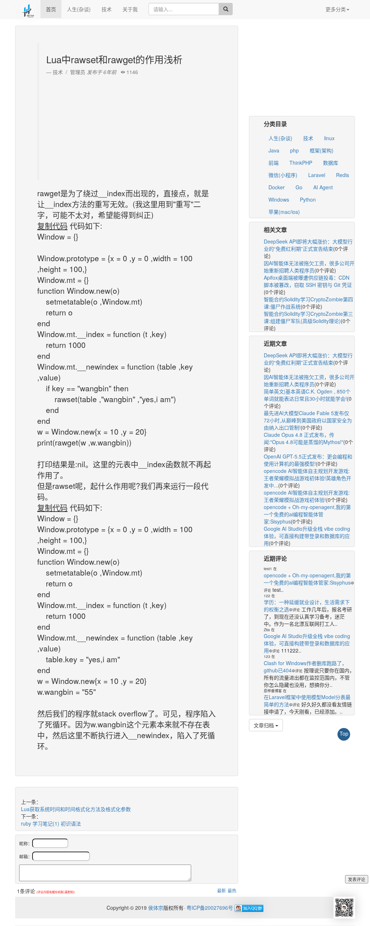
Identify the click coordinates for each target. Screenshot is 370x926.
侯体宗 (155, 907)
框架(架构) (322, 150)
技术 (107, 9)
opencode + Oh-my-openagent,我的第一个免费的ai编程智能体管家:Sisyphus (307, 514)
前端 (273, 162)
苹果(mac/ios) (284, 211)
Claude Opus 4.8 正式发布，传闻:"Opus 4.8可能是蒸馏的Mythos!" (303, 438)
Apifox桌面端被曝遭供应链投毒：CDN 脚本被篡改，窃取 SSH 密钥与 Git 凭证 (308, 281)
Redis (342, 174)
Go (299, 187)
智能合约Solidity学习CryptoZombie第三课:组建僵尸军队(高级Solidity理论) (308, 317)
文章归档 (264, 725)
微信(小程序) (282, 174)
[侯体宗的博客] (27, 9)
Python (308, 199)
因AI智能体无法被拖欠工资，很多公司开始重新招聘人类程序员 (309, 266)
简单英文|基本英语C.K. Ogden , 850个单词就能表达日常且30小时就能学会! (307, 395)
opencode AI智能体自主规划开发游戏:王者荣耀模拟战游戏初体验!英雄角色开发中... (307, 478)
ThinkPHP (300, 162)
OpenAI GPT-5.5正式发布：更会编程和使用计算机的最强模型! (308, 460)
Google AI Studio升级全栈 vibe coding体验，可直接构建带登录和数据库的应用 (307, 536)
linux (329, 138)
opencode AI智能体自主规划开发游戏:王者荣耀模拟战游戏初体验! (307, 496)
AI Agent (323, 187)
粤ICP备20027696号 (209, 907)
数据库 (330, 162)
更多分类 (336, 9)
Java (273, 150)
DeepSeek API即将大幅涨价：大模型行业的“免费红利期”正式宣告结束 (308, 245)
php (294, 150)
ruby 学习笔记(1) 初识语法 (51, 823)
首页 (51, 9)
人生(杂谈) (79, 9)
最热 (232, 890)
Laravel (316, 174)
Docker (276, 187)
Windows (278, 199)
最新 (221, 890)
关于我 (130, 9)
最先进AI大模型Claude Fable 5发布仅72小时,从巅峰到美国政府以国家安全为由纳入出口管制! (308, 420)
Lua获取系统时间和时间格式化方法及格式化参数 (76, 809)
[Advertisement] (127, 126)
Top (344, 733)
